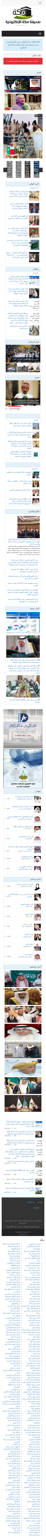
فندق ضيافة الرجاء (33, 1480)
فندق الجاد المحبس (33, 1470)
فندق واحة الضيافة (33, 1389)
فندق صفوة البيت (33, 1425)
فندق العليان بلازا (14, 1349)
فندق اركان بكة (34, 1361)
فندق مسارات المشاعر (32, 1487)
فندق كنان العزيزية (33, 1509)
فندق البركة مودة (14, 1420)
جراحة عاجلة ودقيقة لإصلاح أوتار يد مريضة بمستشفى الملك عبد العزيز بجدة (19, 434)
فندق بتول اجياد (34, 1318)
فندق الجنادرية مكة (13, 1418)
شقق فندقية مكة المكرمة (11, 1401)
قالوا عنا (36, 1208)
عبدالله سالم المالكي (24, 799)
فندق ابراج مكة (34, 1303)
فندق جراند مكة (34, 1447)
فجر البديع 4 (16, 1528)
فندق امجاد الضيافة (33, 1375)
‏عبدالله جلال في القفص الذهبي (20, 490)
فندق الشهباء (15, 1249)
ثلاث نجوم (16, 1423)
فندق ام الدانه (35, 1530)
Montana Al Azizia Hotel (11, 1244)
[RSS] (4, 3)
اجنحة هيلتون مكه (14, 1251)
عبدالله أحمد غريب (25, 809)
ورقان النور (36, 1327)
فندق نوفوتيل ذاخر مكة (32, 1251)
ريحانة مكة (16, 1432)
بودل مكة (17, 1365)
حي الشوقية (16, 1303)
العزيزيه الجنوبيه (34, 1497)
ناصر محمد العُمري (25, 869)
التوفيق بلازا (35, 1408)
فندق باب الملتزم (34, 1478)
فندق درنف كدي (14, 1323)
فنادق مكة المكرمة (33, 1394)
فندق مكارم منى (34, 1349)
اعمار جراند (36, 1275)
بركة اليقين (16, 1513)
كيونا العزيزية (15, 1308)
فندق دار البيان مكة (13, 1509)
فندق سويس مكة (34, 1401)
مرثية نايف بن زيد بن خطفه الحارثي (20, 894)
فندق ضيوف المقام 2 (12, 1521)
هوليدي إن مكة (15, 1256)
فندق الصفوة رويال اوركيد (31, 1330)
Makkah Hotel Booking (31, 1518)
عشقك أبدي (29, 954)
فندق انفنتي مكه (34, 1358)
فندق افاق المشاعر (13, 1330)
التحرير (29, 896)
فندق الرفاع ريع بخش (12, 1296)
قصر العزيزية (15, 1287)
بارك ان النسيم (34, 1323)
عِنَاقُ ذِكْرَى (29, 944)
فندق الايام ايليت (34, 1418)
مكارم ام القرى (34, 1325)
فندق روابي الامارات (13, 1377)
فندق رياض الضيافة (13, 1270)
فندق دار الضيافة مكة (12, 1353)
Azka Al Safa (35, 1442)
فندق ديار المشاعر (13, 1263)
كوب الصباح (29, 934)
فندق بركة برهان (34, 1468)
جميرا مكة (36, 1282)
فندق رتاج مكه (35, 1458)
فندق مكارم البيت (33, 1427)
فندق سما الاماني (14, 1497)
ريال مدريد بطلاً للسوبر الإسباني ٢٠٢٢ (25, 359)
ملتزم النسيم (15, 1380)
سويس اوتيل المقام (33, 1373)
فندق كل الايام (15, 1261)
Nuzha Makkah (34, 1532)
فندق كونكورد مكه (33, 1339)
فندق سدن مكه (14, 1466)
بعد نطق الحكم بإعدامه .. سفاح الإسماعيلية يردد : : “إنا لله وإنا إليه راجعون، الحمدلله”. (17, 255)
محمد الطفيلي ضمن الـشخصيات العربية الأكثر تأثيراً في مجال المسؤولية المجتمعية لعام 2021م (19, 501)
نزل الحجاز (16, 1444)
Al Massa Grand (14, 1408)
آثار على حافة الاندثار (26, 836)
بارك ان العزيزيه (34, 1301)
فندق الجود (36, 1504)
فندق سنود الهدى (14, 1416)
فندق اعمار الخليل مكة (12, 1289)
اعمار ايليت (36, 1370)
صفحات (40, 1202)
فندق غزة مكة (15, 1311)
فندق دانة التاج (15, 1258)
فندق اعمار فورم (14, 1413)
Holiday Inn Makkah (12, 1325)
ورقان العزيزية (35, 1272)
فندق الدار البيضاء (13, 1456)
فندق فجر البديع (34, 1494)
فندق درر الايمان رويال (32, 1475)
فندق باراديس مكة (33, 1528)
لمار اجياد (36, 1353)
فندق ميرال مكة (14, 1473)
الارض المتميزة (34, 1406)
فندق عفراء (36, 1296)
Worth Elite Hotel (14, 1525)
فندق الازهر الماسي (13, 1375)
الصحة (36, 420)
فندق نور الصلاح (34, 1485)
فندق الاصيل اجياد (13, 1463)
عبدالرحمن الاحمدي (25, 819)
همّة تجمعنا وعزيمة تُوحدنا (24, 796)
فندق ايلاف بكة (34, 1294)
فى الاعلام (30, 1202)
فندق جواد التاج (14, 1320)
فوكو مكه (36, 1249)
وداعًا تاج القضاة (27, 857)
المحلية (35, 273)
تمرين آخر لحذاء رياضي (25, 884)
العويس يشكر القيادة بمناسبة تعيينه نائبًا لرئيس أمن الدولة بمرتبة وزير (23, 146)
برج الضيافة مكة (34, 1387)
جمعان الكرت (27, 937)
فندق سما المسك (14, 1482)
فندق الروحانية (15, 1451)
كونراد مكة (36, 1499)
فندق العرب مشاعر (13, 1277)
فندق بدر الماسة (34, 1334)
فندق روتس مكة (34, 1396)
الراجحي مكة (35, 1463)
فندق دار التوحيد (34, 1244)
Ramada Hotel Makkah (12, 1449)
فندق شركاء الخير (13, 1470)
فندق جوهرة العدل (33, 1501)
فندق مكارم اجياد (34, 1320)
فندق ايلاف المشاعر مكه (31, 1399)
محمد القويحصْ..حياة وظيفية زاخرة (20, 816)
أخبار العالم (34, 188)
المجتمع (35, 469)
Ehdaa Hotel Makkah (12, 1358)
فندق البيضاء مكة (14, 1454)
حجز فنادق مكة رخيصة (32, 1482)
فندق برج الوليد (14, 1275)
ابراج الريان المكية (33, 1413)
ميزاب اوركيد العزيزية (12, 1485)
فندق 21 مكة (15, 1337)
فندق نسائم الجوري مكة (31, 1382)
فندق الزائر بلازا (34, 1489)
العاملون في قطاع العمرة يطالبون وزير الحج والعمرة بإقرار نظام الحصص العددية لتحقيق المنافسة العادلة (22, 592)
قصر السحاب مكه (33, 1411)
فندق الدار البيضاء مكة (12, 1396)
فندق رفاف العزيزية (13, 1282)
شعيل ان (17, 1291)
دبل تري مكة (35, 1291)
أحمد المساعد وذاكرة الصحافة (22, 806)
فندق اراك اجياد (14, 1301)
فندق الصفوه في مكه (32, 1277)
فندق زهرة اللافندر (33, 1451)
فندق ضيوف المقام (33, 1385)
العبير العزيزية (15, 1523)
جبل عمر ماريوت (34, 1268)
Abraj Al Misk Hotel (13, 1518)
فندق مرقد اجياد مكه (13, 1458)
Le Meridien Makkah (32, 1289)
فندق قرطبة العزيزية (33, 1432)
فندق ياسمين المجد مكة (11, 1313)
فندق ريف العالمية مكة (32, 1461)
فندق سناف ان (14, 1394)
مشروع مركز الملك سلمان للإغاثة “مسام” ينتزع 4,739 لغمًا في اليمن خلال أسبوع (18, 194)
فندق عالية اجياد (14, 1475)
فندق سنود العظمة (13, 1516)
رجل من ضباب (28, 924)
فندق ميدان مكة (34, 1253)
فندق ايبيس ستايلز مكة (32, 1430)
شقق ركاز (16, 1315)
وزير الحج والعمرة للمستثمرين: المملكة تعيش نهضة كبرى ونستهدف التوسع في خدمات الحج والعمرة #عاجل (24, 541)
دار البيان (17, 1427)
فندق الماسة (35, 1416)
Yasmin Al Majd (34, 1444)
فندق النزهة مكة (34, 1511)
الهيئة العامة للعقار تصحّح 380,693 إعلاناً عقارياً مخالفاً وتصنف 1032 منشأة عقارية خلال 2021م (20, 1124)
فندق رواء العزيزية (13, 1306)
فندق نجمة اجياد (14, 1382)
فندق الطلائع (15, 1265)
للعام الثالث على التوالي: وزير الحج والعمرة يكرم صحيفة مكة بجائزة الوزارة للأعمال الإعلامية (23, 45)
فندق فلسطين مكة (33, 1308)
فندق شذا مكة (35, 1342)
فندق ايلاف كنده (34, 1344)
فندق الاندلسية (15, 1280)
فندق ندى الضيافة (14, 1339)
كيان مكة (17, 1530)
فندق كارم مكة (35, 1516)
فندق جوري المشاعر (13, 1318)
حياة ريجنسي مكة (33, 1287)
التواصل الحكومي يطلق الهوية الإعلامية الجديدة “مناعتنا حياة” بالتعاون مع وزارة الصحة (20, 454)
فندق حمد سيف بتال (13, 1332)
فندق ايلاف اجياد (34, 1346)
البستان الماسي (34, 1439)
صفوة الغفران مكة (13, 1272)
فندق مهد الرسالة (14, 1246)
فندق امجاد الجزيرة (13, 1361)
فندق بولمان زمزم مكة (32, 1270)
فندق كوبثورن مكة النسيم (11, 1411)
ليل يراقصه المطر (27, 904)
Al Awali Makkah (14, 1532)
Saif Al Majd (35, 1404)
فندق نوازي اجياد (34, 1466)
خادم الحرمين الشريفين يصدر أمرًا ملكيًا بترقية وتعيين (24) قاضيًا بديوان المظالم (18, 291)
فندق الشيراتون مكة (33, 1315)
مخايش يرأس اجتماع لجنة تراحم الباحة (20, 1161)
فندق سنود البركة (14, 1253)
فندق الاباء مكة (34, 1299)
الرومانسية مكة (14, 1356)
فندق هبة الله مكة (33, 1377)
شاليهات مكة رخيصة (13, 1447)
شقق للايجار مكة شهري (31, 1392)
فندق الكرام (16, 1468)
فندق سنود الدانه (14, 1511)
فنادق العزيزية (15, 1363)
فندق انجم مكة (35, 1284)
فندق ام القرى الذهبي (12, 1299)
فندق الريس (16, 1351)
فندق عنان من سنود (13, 1334)
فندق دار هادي (15, 1368)
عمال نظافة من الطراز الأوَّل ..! (22, 826)
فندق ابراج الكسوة (33, 1246)
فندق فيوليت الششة (33, 1265)
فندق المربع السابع (13, 1504)
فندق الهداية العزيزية (13, 1284)
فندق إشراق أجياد (33, 1449)
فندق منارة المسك (33, 1363)
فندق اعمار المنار (34, 1351)
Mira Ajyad (36, 1506)
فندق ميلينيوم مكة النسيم (31, 1306)
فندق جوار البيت (34, 1513)
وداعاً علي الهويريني (26, 867)
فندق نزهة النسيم (14, 1506)
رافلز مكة (36, 1337)
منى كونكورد (15, 1389)
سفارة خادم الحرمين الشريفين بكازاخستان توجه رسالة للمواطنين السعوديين (17, 243)
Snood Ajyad (35, 1356)
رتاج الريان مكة (34, 1535)
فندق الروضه (15, 1268)
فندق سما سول (34, 1525)
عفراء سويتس (15, 1399)
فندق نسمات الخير (13, 1425)
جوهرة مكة (16, 1487)
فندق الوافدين (15, 1461)
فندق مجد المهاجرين (13, 1327)
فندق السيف (35, 1473)
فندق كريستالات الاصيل (12, 1392)
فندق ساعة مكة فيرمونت (31, 1332)
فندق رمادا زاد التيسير (12, 1294)
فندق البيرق (35, 1456)
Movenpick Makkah (33, 1280)
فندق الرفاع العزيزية (13, 1342)
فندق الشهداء (35, 1256)
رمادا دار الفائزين (14, 1494)
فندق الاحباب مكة (14, 1430)
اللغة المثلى (29, 914)
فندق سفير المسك (33, 1454)
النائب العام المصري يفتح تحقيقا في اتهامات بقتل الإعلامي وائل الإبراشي (19, 206)
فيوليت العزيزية (34, 1263)
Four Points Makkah (33, 1380)
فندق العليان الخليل (33, 1492)
